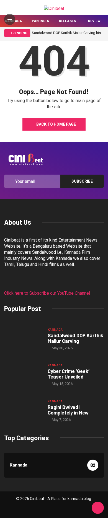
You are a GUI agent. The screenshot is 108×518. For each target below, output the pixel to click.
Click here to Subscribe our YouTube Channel (47, 293)
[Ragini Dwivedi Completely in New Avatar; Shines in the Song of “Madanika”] (23, 410)
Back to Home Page (56, 124)
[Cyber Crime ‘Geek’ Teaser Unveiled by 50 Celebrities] (23, 374)
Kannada (55, 329)
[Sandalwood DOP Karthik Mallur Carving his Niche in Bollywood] (23, 338)
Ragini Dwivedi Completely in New (68, 410)
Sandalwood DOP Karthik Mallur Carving (75, 338)
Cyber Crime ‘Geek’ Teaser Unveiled (68, 374)
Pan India (40, 21)
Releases (67, 21)
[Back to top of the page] (97, 508)
